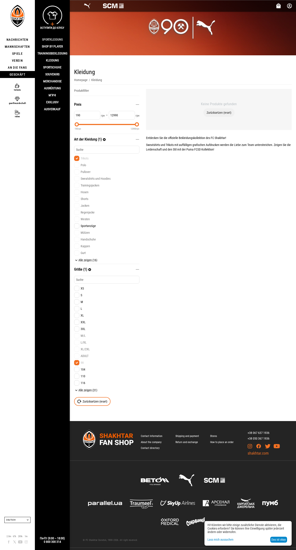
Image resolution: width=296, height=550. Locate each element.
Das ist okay (278, 539)
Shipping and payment (187, 436)
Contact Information (151, 436)
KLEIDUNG (52, 60)
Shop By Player (52, 46)
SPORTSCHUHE (52, 67)
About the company (151, 442)
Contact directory (150, 448)
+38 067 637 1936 (258, 433)
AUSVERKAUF (52, 109)
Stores (213, 436)
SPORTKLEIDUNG (52, 39)
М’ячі (52, 95)
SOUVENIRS (52, 74)
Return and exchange (186, 442)
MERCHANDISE (52, 81)
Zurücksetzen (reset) (219, 112)
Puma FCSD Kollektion (199, 149)
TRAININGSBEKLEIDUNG (52, 53)
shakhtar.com (258, 453)
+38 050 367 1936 (258, 438)
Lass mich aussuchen (220, 539)
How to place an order (222, 442)
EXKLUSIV (52, 102)
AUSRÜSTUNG (52, 88)
